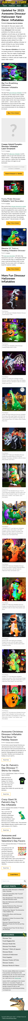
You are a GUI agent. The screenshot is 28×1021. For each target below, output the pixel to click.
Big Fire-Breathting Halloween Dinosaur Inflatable (9, 85)
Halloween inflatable (14, 154)
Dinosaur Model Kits (9, 944)
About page (18, 978)
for (13, 174)
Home (5, 6)
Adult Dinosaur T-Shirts (11, 773)
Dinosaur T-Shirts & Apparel (12, 949)
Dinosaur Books (7, 952)
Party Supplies (7, 957)
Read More (6, 760)
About (19, 6)
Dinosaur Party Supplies (12, 807)
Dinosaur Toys (7, 938)
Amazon (8, 90)
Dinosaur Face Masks (9, 946)
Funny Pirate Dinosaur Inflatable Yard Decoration (12, 200)
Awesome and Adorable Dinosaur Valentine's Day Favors (13, 838)
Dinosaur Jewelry (8, 963)
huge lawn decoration (9, 256)
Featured (12, 6)
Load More (14, 874)
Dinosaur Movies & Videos (11, 965)
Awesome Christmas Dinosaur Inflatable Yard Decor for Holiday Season (12, 735)
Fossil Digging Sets (9, 941)
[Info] (24, 287)
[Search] (25, 881)
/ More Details (13, 113)
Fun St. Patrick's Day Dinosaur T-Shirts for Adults (10, 768)
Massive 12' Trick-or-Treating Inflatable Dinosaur (13, 249)
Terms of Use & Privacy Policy (9, 1018)
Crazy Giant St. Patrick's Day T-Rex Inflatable (9, 802)
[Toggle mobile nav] (25, 5)
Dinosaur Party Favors (11, 843)
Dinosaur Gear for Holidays (15, 23)
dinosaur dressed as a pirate (18, 206)
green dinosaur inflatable (15, 93)
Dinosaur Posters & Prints (11, 960)
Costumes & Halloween (10, 955)
